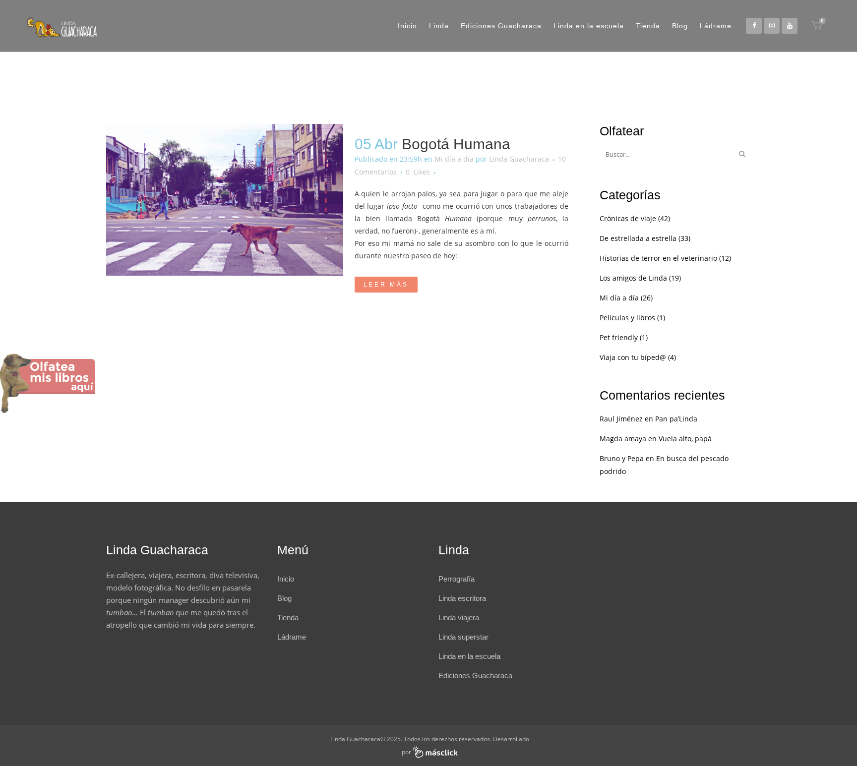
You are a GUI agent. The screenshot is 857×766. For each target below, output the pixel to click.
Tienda (288, 617)
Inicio (285, 579)
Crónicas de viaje (628, 218)
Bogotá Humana (456, 144)
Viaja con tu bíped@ (633, 357)
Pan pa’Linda (676, 418)
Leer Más (386, 284)
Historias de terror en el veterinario (658, 258)
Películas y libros (627, 317)
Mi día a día (454, 159)
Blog (284, 598)
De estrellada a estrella (638, 238)
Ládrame (291, 637)
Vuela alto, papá (685, 438)
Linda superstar (463, 637)
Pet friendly (619, 337)
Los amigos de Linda (633, 278)
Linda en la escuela (469, 656)
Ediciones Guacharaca (475, 675)
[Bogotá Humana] (224, 200)
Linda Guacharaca (519, 159)
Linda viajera (458, 617)
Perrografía (456, 579)
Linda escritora (462, 598)
